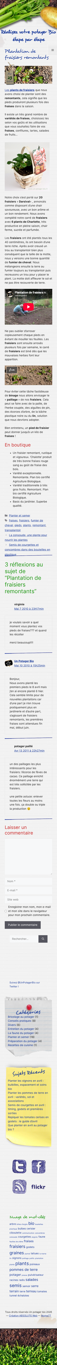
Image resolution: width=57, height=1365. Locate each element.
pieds (18, 525)
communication (28, 1233)
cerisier (31, 1228)
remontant (39, 525)
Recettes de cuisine (20, 1045)
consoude (13, 1237)
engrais (35, 1237)
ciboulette (15, 1232)
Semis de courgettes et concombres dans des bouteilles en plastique (27, 549)
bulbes (22, 1228)
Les (20, 90)
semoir (26, 1286)
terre (22, 1291)
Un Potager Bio (24, 661)
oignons (16, 1258)
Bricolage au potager (21, 1016)
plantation (39, 1258)
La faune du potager (21, 1033)
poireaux (35, 1264)
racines (14, 1279)
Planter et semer (19, 515)
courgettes (24, 1236)
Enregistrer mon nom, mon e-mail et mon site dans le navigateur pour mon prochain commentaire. (29, 911)
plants (27, 525)
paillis (31, 1258)
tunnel (13, 1295)
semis (16, 1285)
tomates (42, 1291)
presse (24, 1275)
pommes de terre (24, 1269)
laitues (35, 1253)
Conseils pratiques (19, 1020)
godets (30, 1247)
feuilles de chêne (16, 1242)
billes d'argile (22, 1224)
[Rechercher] (43, 939)
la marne (42, 1254)
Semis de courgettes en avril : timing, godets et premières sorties (27, 1109)
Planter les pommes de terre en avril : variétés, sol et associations (28, 1097)
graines (17, 1252)
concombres (40, 1233)
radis (22, 1279)
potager (15, 1275)
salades (31, 1280)
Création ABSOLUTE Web (23, 1315)
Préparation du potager (22, 1041)
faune (41, 1236)
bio (31, 1223)
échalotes (23, 1295)
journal (27, 1254)
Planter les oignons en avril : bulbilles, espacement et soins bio (27, 1084)
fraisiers (24, 520)
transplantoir (13, 530)
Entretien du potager (21, 1028)
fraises (13, 520)
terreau (31, 1291)
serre (34, 1286)
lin (10, 1258)
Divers (12, 1024)
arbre (13, 1223)
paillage (25, 1258)
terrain (14, 1291)
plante (12, 1265)
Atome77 (46, 1315)
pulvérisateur (36, 1274)
